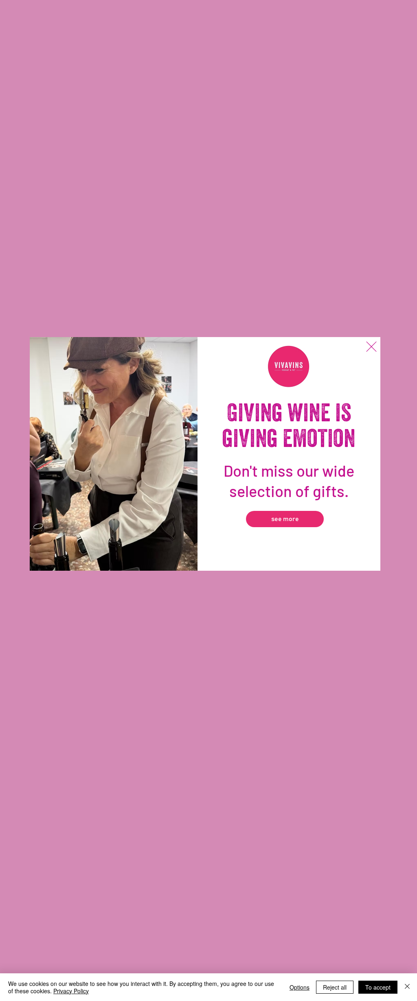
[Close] (407, 987)
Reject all (335, 987)
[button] (371, 347)
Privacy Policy (71, 991)
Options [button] (299, 987)
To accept (378, 987)
